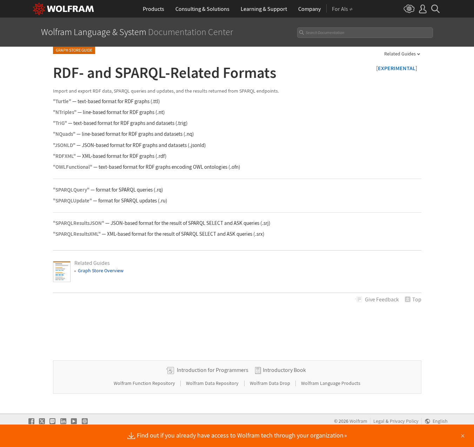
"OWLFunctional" (72, 167)
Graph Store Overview (100, 270)
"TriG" (60, 123)
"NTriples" (64, 112)
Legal (379, 421)
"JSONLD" (64, 145)
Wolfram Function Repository (145, 383)
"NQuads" (64, 134)
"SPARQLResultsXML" (77, 234)
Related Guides (400, 54)
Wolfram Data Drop (270, 383)
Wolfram (358, 421)
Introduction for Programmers (212, 369)
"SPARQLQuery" (71, 189)
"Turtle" (62, 101)
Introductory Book (284, 369)
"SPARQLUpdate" (72, 200)
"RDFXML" (64, 156)
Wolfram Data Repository (213, 383)
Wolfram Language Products (330, 383)
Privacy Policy (404, 421)
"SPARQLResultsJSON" (78, 223)
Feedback (382, 299)
